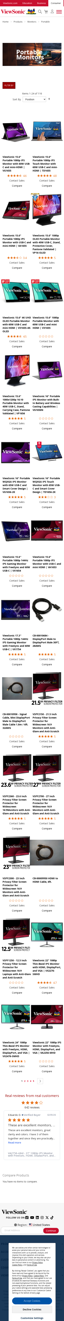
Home (6, 21)
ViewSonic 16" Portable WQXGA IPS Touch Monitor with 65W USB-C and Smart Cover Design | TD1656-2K (46, 485)
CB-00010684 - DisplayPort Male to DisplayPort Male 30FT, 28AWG (46, 640)
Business (41, 3)
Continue (51, 1230)
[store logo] (18, 11)
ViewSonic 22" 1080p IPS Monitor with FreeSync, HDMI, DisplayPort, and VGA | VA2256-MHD (47, 1047)
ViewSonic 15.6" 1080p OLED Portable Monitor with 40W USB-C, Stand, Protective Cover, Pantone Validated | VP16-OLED (46, 244)
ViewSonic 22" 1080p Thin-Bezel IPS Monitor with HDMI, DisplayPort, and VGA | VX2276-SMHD (47, 967)
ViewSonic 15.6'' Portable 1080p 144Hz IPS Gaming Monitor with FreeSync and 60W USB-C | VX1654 (16, 563)
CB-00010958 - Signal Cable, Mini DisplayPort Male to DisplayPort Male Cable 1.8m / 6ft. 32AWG (16, 721)
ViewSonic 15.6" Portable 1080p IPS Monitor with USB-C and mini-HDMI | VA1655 (17, 240)
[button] (17, 185)
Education (27, 3)
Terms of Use (32, 1265)
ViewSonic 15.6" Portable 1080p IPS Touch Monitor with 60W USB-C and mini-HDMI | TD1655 (45, 163)
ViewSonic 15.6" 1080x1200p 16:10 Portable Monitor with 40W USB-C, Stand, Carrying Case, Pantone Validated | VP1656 (16, 405)
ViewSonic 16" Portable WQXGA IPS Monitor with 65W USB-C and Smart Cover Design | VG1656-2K (16, 485)
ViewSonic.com (10, 3)
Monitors (32, 21)
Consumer (56, 3)
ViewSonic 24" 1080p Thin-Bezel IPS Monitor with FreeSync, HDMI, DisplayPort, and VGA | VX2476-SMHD (16, 1049)
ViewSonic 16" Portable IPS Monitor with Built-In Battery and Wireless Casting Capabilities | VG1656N (46, 403)
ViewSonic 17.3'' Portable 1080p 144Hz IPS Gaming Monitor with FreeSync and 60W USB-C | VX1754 (16, 642)
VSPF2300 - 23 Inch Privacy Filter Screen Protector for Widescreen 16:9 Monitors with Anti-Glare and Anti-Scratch (16, 887)
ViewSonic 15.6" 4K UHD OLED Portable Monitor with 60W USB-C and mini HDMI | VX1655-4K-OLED (17, 324)
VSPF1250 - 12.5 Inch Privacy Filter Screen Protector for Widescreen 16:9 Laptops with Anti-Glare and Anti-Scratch (17, 969)
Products (18, 21)
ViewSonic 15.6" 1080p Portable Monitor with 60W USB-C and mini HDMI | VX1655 (46, 322)
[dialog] (32, 1278)
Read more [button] (14, 1142)
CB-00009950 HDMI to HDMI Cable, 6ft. (45, 880)
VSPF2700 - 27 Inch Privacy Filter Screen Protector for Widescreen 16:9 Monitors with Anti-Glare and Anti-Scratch (46, 805)
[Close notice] (51, 1247)
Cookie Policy (17, 1265)
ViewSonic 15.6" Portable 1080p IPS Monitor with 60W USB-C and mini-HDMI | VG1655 (16, 163)
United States (41, 1225)
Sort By (17, 99)
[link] (32, 1154)
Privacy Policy (37, 1262)
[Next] (40, 1081)
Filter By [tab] (8, 85)
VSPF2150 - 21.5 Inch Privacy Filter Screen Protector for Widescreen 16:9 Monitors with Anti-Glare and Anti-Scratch (46, 723)
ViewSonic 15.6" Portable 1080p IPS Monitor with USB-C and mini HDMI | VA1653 (47, 562)
